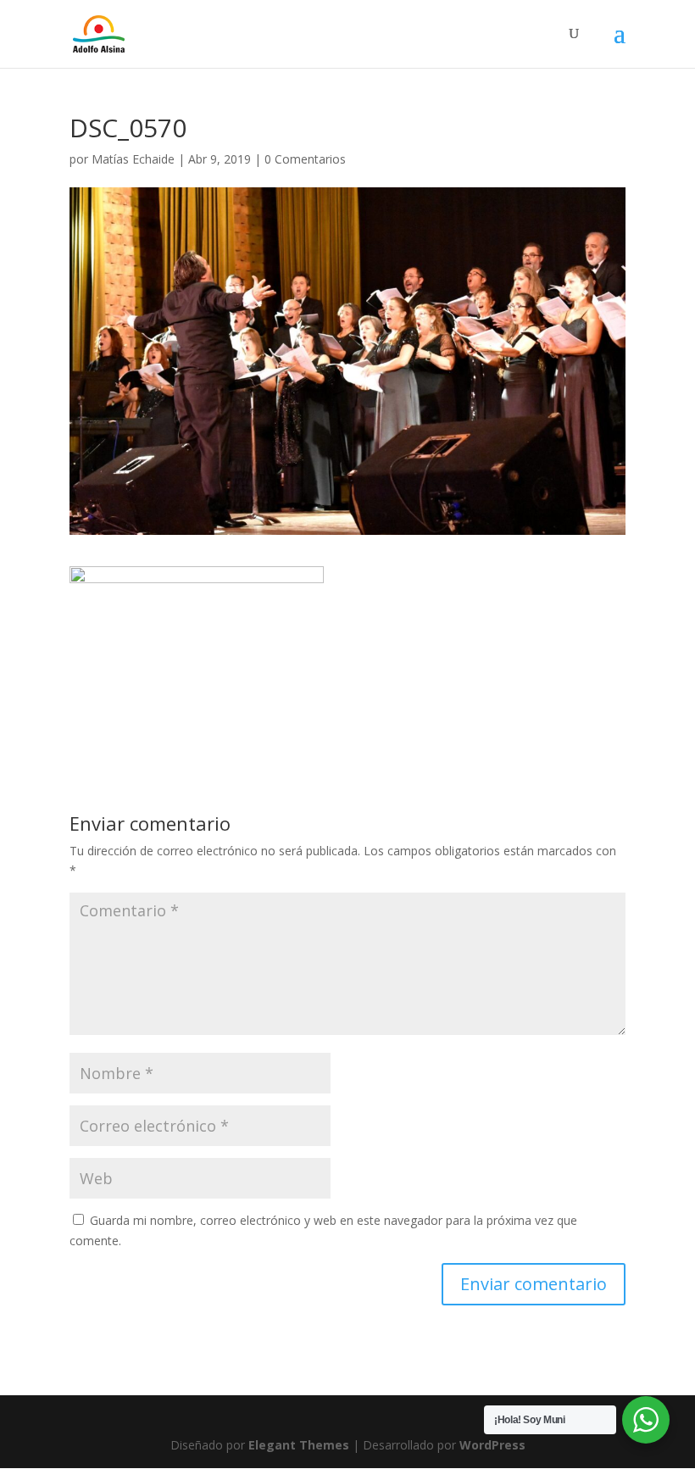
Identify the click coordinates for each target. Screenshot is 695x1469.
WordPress (492, 1445)
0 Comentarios (305, 159)
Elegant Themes (298, 1445)
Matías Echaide (133, 159)
